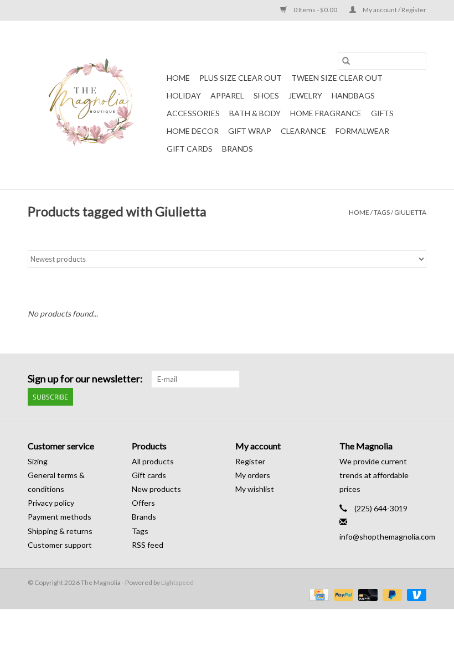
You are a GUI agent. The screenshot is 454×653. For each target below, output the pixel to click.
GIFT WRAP (249, 131)
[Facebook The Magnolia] (398, 379)
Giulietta (410, 212)
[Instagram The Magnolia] (417, 379)
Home (178, 77)
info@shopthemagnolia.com (387, 536)
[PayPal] (342, 594)
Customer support (60, 545)
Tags (382, 212)
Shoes (266, 95)
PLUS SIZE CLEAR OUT (240, 77)
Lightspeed (177, 582)
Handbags (353, 95)
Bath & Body (255, 113)
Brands (237, 148)
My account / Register (394, 10)
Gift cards (190, 148)
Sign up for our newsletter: (85, 379)
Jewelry (305, 95)
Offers (143, 502)
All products (153, 461)
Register (250, 461)
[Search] (346, 61)
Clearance (303, 131)
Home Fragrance (326, 113)
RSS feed (147, 545)
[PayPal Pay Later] (391, 594)
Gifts (382, 113)
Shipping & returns (60, 531)
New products (156, 489)
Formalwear (362, 131)
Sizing (38, 461)
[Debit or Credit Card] (366, 594)
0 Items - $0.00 (315, 10)
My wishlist (254, 489)
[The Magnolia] (95, 105)
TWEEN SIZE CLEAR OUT (337, 77)
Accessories (193, 113)
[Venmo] (414, 594)
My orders (252, 475)
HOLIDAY (184, 95)
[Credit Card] (317, 594)
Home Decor (193, 131)
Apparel (227, 95)
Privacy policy (51, 502)
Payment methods (59, 516)
